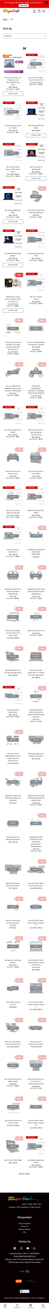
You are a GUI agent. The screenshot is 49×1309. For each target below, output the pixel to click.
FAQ (24, 1232)
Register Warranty (24, 1229)
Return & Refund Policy (23, 1298)
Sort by (7, 28)
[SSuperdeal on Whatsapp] (34, 1249)
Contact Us (24, 1226)
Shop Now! (24, 5)
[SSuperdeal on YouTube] (27, 1249)
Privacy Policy (9, 1298)
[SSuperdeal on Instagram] (21, 1249)
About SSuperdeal (25, 1223)
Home (5, 19)
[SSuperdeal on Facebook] (14, 1249)
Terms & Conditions (38, 1298)
